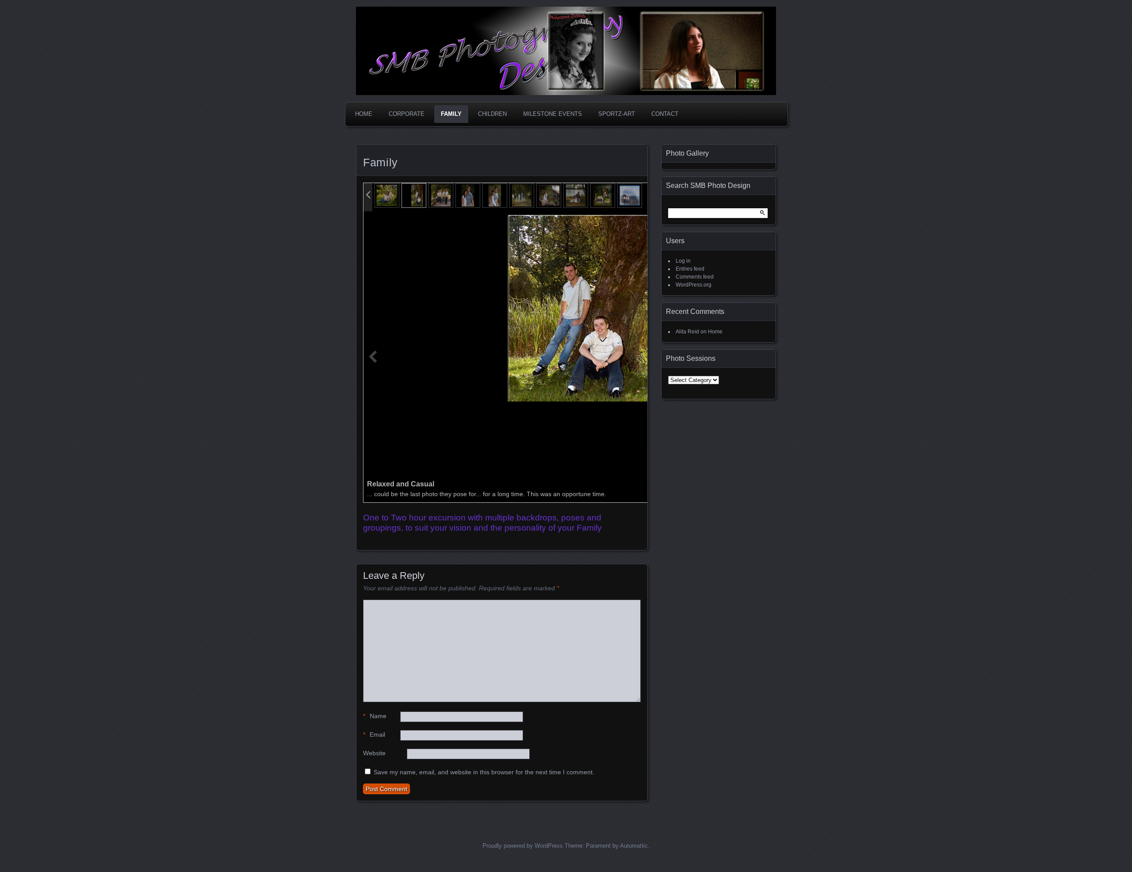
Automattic (634, 845)
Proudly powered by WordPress (522, 845)
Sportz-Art (616, 114)
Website (374, 753)
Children (492, 114)
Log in (683, 261)
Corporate (406, 114)
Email (374, 734)
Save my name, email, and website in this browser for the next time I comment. (484, 772)
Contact (664, 114)
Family (451, 114)
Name (374, 715)
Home (363, 114)
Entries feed (690, 269)
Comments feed (695, 277)
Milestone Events (552, 114)
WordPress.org (693, 285)
